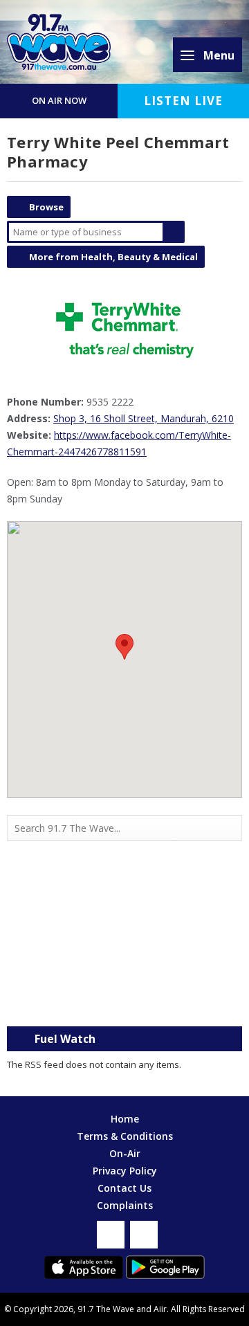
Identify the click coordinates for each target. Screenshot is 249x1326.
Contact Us (124, 1188)
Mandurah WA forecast (124, 999)
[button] (124, 646)
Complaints (125, 1205)
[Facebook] (110, 1234)
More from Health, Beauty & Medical (113, 257)
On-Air (124, 1153)
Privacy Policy (125, 1170)
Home (125, 1118)
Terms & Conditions (125, 1136)
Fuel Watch (65, 1038)
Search (174, 232)
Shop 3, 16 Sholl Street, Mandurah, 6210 (143, 418)
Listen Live (183, 101)
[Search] (230, 828)
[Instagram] (144, 1234)
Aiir (160, 1309)
